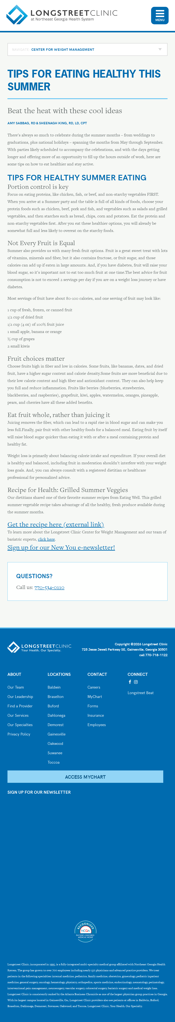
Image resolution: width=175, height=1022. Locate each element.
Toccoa (54, 761)
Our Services (18, 714)
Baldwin (54, 686)
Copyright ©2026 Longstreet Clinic (141, 644)
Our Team (15, 686)
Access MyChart (85, 776)
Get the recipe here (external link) (55, 524)
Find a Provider (20, 705)
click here (46, 539)
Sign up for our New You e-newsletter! (61, 547)
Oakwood (55, 743)
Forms (93, 705)
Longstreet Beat (141, 692)
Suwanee (55, 752)
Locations (59, 674)
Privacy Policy (18, 733)
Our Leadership (20, 696)
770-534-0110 (49, 587)
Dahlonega (56, 714)
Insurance (96, 714)
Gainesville (57, 733)
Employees (97, 724)
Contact (97, 674)
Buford (53, 705)
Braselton (56, 696)
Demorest (56, 724)
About (14, 674)
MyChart (95, 696)
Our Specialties (20, 724)
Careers (94, 686)
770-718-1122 (156, 655)
